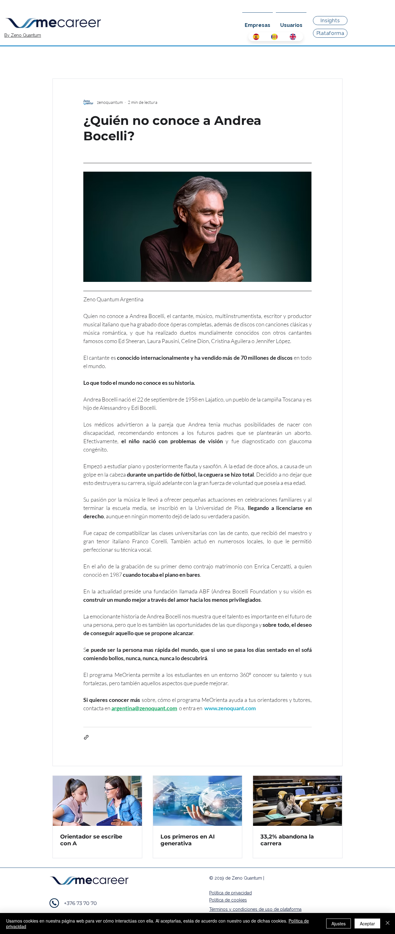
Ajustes (338, 923)
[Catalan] (275, 36)
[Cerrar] (387, 923)
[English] (294, 36)
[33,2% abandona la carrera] (297, 801)
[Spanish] (257, 36)
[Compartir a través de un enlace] (86, 737)
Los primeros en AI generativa (187, 840)
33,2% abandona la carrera (287, 840)
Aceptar (367, 923)
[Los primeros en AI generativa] (197, 801)
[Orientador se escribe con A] (97, 801)
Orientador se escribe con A (91, 840)
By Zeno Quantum (22, 35)
